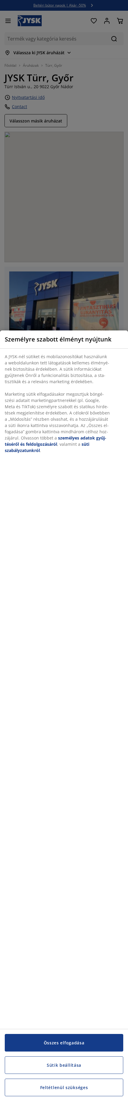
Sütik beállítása (64, 1065)
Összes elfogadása (64, 1043)
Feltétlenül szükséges (64, 1087)
